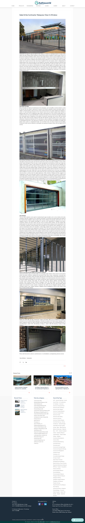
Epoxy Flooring (63, 463)
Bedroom (64, 429)
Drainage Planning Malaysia (58, 461)
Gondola (55, 495)
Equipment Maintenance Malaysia (60, 465)
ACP (54, 400)
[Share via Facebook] (20, 362)
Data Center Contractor (57, 459)
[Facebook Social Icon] (39, 504)
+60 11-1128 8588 (15, 506)
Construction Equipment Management (60, 448)
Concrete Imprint (56, 445)
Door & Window (23, 358)
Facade (59, 466)
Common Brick (56, 439)
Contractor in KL (56, 454)
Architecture (55, 423)
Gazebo (58, 493)
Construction (29, 358)
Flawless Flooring (56, 483)
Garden (54, 493)
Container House (56, 452)
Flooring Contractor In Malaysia (59, 488)
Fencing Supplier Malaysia (58, 474)
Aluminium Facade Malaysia (58, 411)
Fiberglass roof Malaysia (58, 481)
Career (54, 432)
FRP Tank (55, 466)
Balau (58, 427)
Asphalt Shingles (62, 423)
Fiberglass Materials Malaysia (59, 475)
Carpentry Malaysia (60, 432)
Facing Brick (63, 466)
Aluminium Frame (56, 414)
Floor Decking (56, 486)
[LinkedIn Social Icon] (45, 504)
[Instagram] (42, 504)
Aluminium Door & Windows (58, 407)
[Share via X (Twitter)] (23, 362)
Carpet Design (56, 434)
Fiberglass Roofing (57, 477)
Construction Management (58, 450)
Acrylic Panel (55, 402)
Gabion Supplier (56, 492)
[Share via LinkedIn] (26, 362)
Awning (54, 427)
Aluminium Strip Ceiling (57, 416)
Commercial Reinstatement (58, 438)
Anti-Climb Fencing (57, 421)
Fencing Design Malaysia (58, 470)
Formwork (62, 490)
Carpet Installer (63, 434)
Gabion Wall (62, 492)
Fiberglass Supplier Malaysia (59, 479)
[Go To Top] (42, 519)
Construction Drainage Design (59, 447)
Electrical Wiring (56, 463)
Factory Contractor (57, 468)
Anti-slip (63, 421)
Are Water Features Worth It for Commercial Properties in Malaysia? (42, 388)
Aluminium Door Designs (58, 409)
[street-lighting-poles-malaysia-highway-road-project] (63, 380)
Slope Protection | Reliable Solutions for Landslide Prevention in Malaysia (21, 388)
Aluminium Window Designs (58, 420)
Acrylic (65, 400)
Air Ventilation (56, 404)
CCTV (57, 430)
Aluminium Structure (57, 418)
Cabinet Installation (63, 430)
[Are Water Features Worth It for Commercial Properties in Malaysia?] (42, 380)
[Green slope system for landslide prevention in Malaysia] (22, 380)
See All (70, 372)
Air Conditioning (62, 402)
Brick (54, 430)
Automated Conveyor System (59, 425)
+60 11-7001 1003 (15, 504)
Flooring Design (56, 490)
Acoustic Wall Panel (59, 400)
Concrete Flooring (56, 443)
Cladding (58, 436)
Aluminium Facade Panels (58, 413)
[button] (21, 6)
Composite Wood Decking (58, 441)
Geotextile (63, 493)
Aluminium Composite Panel (58, 405)
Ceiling (54, 436)
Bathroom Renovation (57, 429)
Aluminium (61, 404)
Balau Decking (63, 427)
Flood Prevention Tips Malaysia (59, 484)
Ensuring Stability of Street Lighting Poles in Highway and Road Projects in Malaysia (62, 388)
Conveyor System (56, 457)
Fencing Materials (56, 472)
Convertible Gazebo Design (58, 456)
